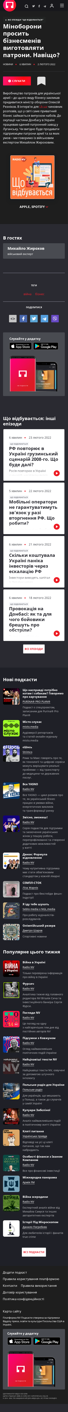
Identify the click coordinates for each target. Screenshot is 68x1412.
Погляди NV (31, 1012)
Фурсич (28, 983)
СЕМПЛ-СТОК (32, 882)
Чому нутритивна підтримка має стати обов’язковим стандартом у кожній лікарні (41, 872)
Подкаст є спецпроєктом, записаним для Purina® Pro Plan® (40, 711)
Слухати (18, 81)
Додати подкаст (15, 1272)
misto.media (30, 726)
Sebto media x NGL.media (39, 909)
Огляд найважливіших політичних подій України (40, 1050)
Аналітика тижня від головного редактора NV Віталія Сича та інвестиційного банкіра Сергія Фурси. (43, 1000)
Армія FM (29, 1182)
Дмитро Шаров (32, 930)
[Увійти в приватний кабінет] (51, 5)
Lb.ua (43, 107)
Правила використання (39, 1286)
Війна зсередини (35, 1196)
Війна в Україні (34, 962)
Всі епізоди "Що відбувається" (25, 19)
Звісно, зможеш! (35, 817)
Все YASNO (30, 784)
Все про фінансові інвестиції (41, 1170)
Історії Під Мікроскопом (40, 1222)
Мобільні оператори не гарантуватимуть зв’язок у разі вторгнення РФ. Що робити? (33, 512)
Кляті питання (33, 1131)
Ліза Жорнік (30, 887)
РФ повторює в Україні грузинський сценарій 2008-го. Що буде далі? (33, 456)
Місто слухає (32, 721)
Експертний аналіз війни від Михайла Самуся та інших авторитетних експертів (41, 1211)
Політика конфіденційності (23, 1299)
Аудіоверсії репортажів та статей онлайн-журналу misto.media (40, 736)
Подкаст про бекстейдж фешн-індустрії (42, 895)
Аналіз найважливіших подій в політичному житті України (42, 1122)
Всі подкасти (33, 1252)
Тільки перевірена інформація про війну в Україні (42, 975)
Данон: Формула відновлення (35, 856)
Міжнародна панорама (40, 1177)
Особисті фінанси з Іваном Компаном (43, 1158)
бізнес (39, 294)
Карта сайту (12, 1311)
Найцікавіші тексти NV (40, 1059)
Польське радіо (32, 1089)
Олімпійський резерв (39, 925)
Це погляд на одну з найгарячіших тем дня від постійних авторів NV (41, 1027)
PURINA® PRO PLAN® (36, 701)
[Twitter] (34, 318)
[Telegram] (44, 318)
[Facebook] (23, 318)
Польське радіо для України (43, 1084)
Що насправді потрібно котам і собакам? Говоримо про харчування (43, 693)
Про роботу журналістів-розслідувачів (38, 917)
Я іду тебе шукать (36, 904)
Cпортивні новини (35, 936)
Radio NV (28, 789)
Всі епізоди (34, 649)
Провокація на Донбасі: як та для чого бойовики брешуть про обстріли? (30, 619)
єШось (27, 747)
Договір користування (20, 1292)
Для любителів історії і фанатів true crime (43, 1235)
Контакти (10, 1286)
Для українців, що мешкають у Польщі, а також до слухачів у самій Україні (42, 1099)
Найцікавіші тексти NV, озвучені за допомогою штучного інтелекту (44, 1074)
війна (27, 294)
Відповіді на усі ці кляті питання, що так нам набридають (38, 1146)
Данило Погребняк (35, 1227)
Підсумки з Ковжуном (39, 1038)
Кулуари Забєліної (36, 1110)
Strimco (27, 752)
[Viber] (55, 318)
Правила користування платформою (31, 1279)
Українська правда (35, 1136)
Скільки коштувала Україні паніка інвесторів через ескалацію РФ (32, 563)
